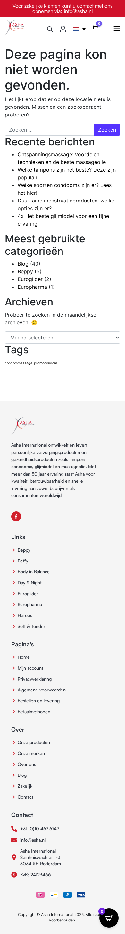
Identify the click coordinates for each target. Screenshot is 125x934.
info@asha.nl (78, 11)
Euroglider (30, 279)
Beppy (25, 271)
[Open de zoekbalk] (50, 28)
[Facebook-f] (16, 516)
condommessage (18, 363)
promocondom (45, 363)
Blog (23, 264)
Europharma (32, 287)
